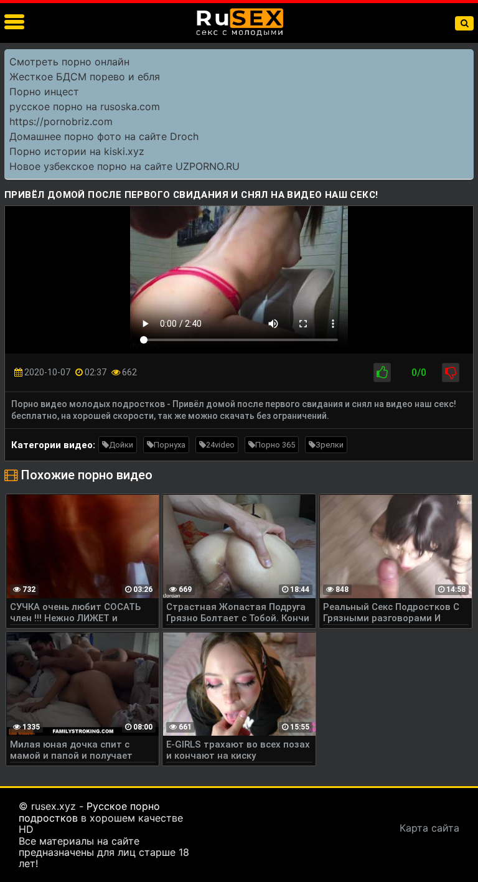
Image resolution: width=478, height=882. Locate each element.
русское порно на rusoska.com (84, 106)
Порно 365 (275, 444)
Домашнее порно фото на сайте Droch (104, 136)
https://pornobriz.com (61, 121)
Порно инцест (44, 91)
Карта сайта (429, 828)
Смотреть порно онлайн (69, 61)
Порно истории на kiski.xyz (76, 151)
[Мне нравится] (382, 372)
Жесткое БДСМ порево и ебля (84, 76)
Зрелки (330, 444)
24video (220, 444)
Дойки (121, 444)
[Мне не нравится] (450, 372)
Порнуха (169, 444)
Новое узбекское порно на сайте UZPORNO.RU (124, 166)
